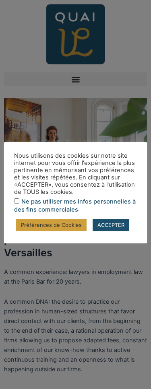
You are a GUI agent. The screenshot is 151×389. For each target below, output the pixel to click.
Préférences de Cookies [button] (51, 225)
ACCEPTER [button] (110, 225)
